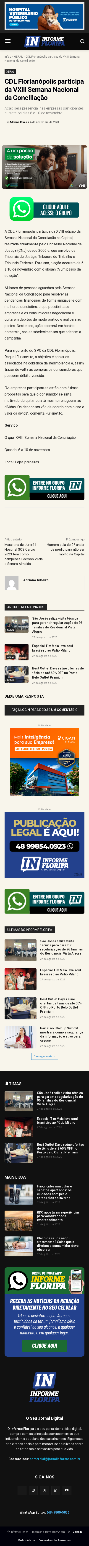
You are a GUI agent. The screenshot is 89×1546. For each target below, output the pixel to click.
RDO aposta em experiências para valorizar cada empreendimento (58, 1216)
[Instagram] (33, 1490)
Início (8, 56)
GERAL (18, 56)
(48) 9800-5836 (58, 1512)
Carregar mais (43, 1056)
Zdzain (77, 1532)
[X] (34, 133)
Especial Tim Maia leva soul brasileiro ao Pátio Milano (60, 972)
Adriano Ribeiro (19, 122)
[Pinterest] (44, 133)
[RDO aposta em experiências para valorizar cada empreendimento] (19, 1221)
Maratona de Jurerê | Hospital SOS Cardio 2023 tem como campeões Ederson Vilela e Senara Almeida (24, 554)
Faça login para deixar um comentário (45, 710)
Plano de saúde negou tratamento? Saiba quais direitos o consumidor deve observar (58, 1243)
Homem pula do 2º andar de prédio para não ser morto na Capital (65, 549)
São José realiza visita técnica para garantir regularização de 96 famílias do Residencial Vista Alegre (61, 947)
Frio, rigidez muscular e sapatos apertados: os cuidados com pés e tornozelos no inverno (54, 1192)
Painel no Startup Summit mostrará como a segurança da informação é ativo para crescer (61, 1034)
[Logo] (44, 42)
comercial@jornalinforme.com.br (55, 1459)
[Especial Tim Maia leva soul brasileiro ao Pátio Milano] (17, 652)
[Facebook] (23, 133)
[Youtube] (67, 1490)
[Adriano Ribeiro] (11, 583)
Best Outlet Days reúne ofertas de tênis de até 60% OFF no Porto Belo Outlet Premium (58, 673)
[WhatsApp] (55, 133)
